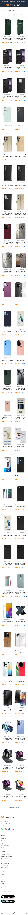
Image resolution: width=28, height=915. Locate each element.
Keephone (3, 881)
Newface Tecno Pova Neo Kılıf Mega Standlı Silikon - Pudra (20, 360)
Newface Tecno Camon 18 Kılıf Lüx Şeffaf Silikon (7, 505)
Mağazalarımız (12, 1)
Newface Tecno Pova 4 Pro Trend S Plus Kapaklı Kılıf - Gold (20, 155)
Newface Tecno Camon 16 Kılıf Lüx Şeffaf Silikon (7, 622)
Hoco (2, 879)
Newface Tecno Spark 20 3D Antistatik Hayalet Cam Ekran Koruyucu (7, 710)
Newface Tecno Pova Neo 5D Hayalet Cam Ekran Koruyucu (20, 418)
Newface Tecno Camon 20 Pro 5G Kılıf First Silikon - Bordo (7, 243)
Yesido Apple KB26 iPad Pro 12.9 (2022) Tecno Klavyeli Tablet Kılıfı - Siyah (7, 797)
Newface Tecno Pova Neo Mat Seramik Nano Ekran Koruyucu (7, 447)
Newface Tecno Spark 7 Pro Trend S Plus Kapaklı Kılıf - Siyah (20, 185)
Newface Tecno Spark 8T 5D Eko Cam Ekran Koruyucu (7, 476)
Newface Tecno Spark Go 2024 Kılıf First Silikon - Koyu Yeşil (20, 622)
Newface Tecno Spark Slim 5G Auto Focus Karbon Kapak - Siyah (7, 68)
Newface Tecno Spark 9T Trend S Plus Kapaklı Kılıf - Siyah (21, 126)
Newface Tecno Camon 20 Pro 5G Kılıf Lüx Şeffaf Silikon (20, 739)
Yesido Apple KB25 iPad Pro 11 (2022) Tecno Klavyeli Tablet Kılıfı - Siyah (20, 768)
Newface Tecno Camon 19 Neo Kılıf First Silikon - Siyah (20, 564)
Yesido (2, 883)
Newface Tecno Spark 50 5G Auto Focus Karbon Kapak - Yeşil (20, 39)
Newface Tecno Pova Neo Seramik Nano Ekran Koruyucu (20, 447)
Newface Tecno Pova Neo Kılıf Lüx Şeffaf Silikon (20, 389)
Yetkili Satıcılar (5, 1)
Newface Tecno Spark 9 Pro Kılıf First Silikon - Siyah (7, 564)
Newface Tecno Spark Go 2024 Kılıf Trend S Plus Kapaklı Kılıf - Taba (7, 651)
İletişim (2, 847)
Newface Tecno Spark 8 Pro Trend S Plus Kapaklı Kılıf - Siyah (7, 185)
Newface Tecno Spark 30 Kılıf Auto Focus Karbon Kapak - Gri (20, 243)
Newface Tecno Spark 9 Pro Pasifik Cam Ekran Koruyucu (7, 535)
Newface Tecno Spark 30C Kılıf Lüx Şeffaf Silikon (20, 301)
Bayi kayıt (23, 1)
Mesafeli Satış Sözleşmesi (7, 856)
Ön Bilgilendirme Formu (6, 854)
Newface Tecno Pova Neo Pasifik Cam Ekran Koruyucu (20, 330)
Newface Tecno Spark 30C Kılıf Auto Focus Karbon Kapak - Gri (7, 272)
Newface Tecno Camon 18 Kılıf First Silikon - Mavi (7, 360)
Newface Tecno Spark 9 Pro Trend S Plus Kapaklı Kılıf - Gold (20, 214)
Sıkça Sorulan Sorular (5, 845)
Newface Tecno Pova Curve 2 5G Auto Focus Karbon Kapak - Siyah (20, 68)
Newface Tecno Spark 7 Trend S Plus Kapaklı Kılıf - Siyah (7, 214)
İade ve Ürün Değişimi (5, 861)
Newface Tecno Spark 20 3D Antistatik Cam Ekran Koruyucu (7, 739)
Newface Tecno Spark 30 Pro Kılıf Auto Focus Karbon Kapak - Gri (21, 272)
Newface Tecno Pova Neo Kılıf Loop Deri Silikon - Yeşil (7, 389)
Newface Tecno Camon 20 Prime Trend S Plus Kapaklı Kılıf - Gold (7, 155)
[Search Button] (26, 913)
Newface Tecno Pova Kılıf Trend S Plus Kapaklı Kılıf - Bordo (7, 301)
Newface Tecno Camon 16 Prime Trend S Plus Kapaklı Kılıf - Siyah (20, 97)
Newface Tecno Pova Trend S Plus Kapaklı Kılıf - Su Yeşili (7, 126)
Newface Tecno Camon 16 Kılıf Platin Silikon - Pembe (7, 593)
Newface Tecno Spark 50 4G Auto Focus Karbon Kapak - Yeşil (7, 39)
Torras (2, 874)
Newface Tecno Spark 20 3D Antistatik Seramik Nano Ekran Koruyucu (20, 710)
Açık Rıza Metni (4, 867)
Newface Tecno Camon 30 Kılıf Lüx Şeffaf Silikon (20, 651)
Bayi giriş (18, 1)
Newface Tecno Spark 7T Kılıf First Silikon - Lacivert (7, 330)
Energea (3, 887)
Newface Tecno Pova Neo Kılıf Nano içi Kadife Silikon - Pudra (7, 418)
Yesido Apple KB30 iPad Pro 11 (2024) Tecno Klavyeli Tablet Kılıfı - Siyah (7, 768)
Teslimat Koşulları (5, 858)
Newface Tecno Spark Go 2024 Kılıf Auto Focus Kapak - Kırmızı (20, 680)
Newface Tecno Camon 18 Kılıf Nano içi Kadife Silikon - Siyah (20, 505)
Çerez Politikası (4, 865)
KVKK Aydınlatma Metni (6, 863)
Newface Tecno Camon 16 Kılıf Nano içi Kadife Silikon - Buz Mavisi (20, 593)
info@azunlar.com (5, 825)
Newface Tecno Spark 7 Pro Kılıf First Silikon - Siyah (20, 476)
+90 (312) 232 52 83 (5, 823)
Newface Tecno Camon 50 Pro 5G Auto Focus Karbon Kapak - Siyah (7, 97)
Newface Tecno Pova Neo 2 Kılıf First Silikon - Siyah (20, 535)
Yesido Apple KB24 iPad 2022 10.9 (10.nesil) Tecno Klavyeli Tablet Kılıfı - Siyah (20, 797)
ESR (2, 885)
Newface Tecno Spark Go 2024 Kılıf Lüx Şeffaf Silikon (7, 680)
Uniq (2, 876)
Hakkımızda (3, 838)
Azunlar (13, 909)
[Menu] (2, 5)
